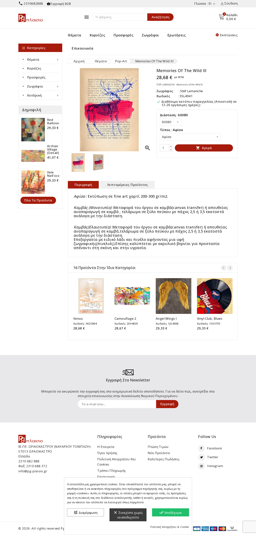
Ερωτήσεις (176, 35)
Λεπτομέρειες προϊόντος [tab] (127, 184)
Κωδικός (163, 96)
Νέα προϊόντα (159, 453)
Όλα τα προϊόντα (38, 200)
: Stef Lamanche (191, 91)
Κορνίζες (97, 35)
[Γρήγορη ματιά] (94, 296)
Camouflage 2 (125, 318)
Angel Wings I (166, 318)
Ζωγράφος (164, 91)
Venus (78, 318)
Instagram (215, 466)
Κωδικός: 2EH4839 (126, 323)
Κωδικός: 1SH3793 (208, 323)
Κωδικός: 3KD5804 (85, 323)
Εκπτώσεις (229, 35)
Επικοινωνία (82, 48)
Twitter (212, 457)
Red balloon (53, 121)
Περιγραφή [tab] (83, 184)
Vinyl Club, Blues (209, 318)
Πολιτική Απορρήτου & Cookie (169, 527)
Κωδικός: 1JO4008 (167, 323)
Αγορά (204, 148)
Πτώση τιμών (158, 447)
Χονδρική (43, 95)
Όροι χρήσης (107, 453)
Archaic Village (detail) (53, 149)
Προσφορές (123, 35)
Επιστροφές (106, 477)
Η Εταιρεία (105, 447)
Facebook (214, 448)
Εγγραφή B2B (60, 4)
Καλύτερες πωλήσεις (164, 459)
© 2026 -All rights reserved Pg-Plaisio (47, 528)
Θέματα (74, 35)
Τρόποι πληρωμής (111, 470)
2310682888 (30, 3)
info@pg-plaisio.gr (32, 471)
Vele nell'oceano (56, 174)
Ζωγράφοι (150, 35)
